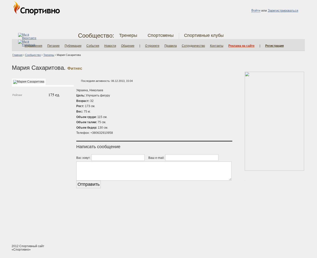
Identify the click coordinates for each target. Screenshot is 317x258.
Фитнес (74, 68)
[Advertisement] (158, 222)
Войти (255, 10)
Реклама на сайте (241, 45)
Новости (110, 45)
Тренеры (128, 35)
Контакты (216, 45)
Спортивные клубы (204, 35)
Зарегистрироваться (283, 10)
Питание (53, 45)
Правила (170, 45)
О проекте (152, 45)
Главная (17, 54)
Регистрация (274, 45)
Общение (127, 45)
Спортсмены (161, 35)
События (92, 45)
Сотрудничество (193, 45)
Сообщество (33, 54)
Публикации (73, 45)
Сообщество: (96, 35)
